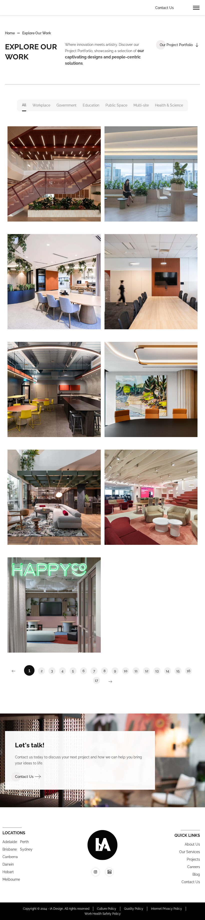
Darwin (8, 864)
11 (137, 670)
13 (157, 670)
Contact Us (164, 8)
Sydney (26, 849)
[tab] (24, 105)
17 (97, 679)
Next (108, 682)
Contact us (191, 882)
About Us (192, 844)
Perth (24, 842)
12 (147, 670)
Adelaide (8, 842)
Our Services (189, 852)
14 (168, 670)
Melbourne (8, 879)
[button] (196, 7)
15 (179, 670)
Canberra (8, 857)
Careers (193, 867)
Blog (196, 874)
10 (126, 670)
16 (189, 670)
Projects (193, 859)
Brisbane (8, 849)
